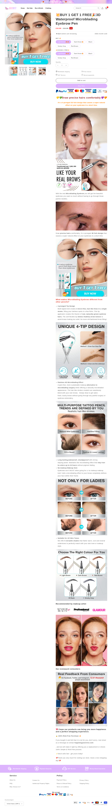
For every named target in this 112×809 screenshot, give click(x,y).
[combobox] (87, 8)
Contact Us (36, 780)
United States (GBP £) (13, 803)
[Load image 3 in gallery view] (32, 71)
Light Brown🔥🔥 (63, 42)
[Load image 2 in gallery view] (23, 71)
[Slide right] (49, 71)
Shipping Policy (84, 783)
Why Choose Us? (15, 787)
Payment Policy (61, 780)
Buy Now (81, 86)
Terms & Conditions (63, 787)
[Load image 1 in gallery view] (13, 71)
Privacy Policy (84, 780)
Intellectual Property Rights (40, 783)
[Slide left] (7, 71)
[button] (106, 8)
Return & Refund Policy (64, 783)
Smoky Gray (62, 46)
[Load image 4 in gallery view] (42, 71)
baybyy (105, 804)
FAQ (11, 783)
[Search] (98, 8)
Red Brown (74, 46)
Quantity (58, 62)
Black (90, 42)
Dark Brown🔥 (79, 42)
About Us (12, 780)
